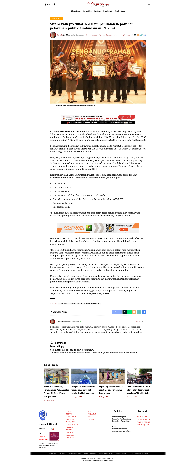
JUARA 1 (41, 434)
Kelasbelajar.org (143, 425)
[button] (145, 5)
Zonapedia (70, 435)
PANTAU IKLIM (70, 422)
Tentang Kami (52, 453)
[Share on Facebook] (131, 35)
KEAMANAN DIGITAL (72, 425)
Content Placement (121, 453)
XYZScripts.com (108, 460)
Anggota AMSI (42, 428)
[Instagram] (51, 4)
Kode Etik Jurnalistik (90, 453)
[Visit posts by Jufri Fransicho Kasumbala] (53, 35)
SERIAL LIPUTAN (71, 417)
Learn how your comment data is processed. (114, 352)
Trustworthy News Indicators (139, 453)
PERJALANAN (92, 414)
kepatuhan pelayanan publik (70, 303)
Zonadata (69, 432)
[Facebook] (45, 4)
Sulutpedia (70, 438)
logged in (68, 350)
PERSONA (91, 419)
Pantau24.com (142, 417)
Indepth (69, 414)
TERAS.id (69, 411)
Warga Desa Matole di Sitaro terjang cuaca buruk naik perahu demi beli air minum (83, 390)
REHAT (90, 411)
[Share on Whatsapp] (129, 312)
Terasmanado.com (143, 422)
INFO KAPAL (69, 430)
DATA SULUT (70, 419)
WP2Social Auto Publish (89, 460)
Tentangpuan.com (143, 419)
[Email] (138, 35)
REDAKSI (62, 453)
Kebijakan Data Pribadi (106, 453)
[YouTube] (48, 4)
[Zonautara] (98, 5)
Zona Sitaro (56, 18)
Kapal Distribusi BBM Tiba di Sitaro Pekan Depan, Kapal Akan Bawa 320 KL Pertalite (138, 390)
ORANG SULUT (70, 427)
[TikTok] (54, 4)
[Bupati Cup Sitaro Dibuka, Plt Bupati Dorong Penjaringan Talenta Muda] (112, 376)
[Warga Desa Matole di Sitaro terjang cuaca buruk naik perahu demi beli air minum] (84, 376)
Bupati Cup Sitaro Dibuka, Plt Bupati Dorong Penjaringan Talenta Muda (111, 390)
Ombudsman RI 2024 (92, 303)
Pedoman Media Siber (74, 453)
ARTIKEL (90, 417)
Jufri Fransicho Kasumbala (73, 35)
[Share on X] (135, 35)
